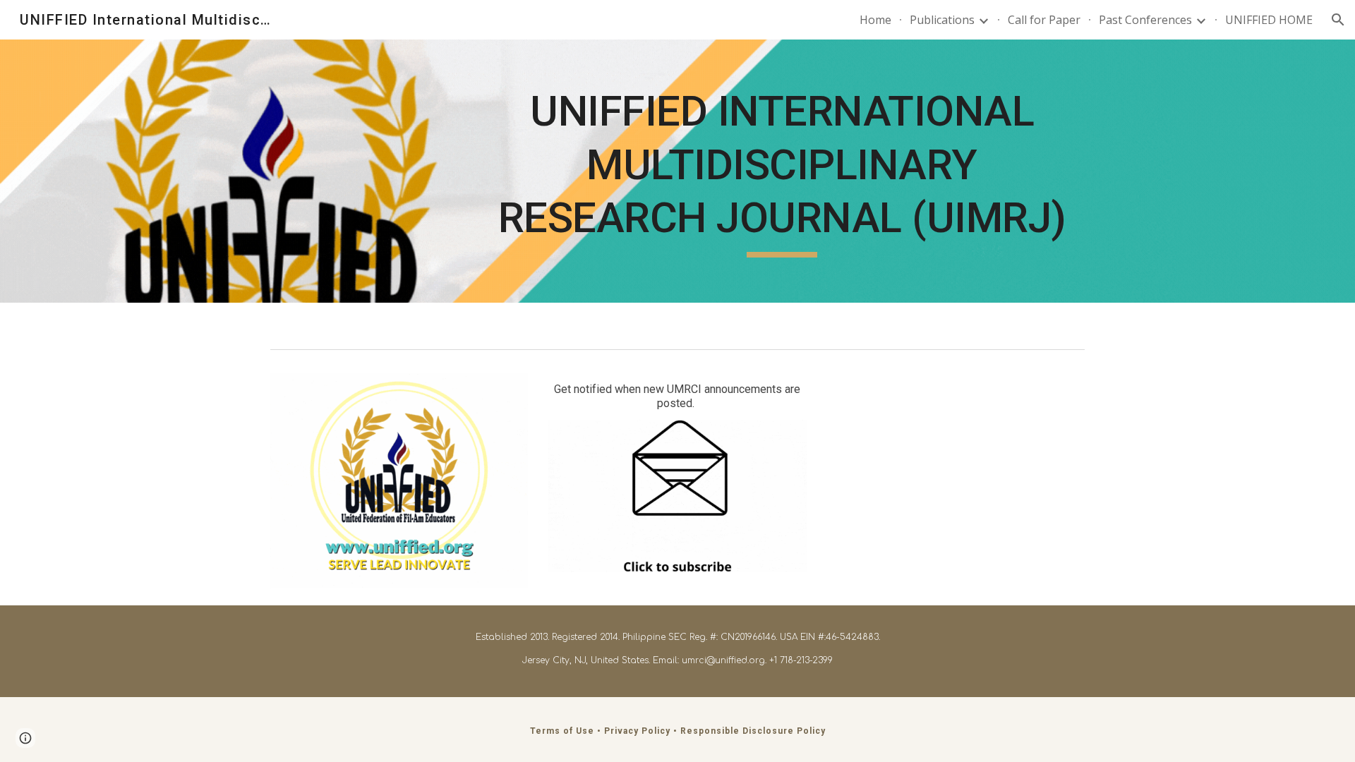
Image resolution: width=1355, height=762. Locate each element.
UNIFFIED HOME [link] (1269, 20)
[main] (782, 171)
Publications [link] (942, 20)
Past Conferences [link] (1145, 20)
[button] (1338, 20)
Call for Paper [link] (1044, 20)
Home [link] (875, 20)
